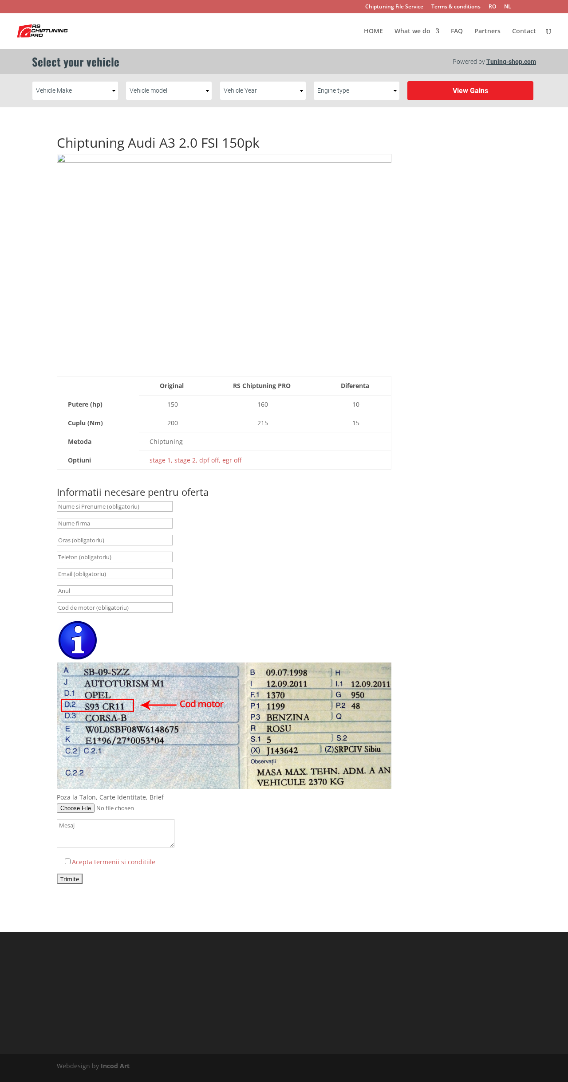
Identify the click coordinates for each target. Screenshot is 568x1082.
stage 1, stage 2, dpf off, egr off (195, 460)
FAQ (457, 31)
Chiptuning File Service (394, 7)
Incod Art (115, 1066)
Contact (524, 31)
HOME (373, 31)
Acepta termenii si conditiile (113, 862)
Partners (487, 31)
